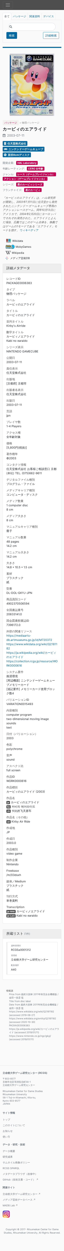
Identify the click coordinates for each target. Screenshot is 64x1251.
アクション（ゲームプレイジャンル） (25, 178)
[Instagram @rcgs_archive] (6, 1214)
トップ (6, 1119)
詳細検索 (51, 35)
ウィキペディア (29, 230)
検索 (12, 35)
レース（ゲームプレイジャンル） (36, 174)
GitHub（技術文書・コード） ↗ (20, 1179)
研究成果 (8, 1156)
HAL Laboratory (26, 162)
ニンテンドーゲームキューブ (25, 149)
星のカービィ (32, 189)
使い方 (6, 1136)
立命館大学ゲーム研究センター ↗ (22, 1194)
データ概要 (9, 1151)
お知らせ (8, 1131)
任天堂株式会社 (16, 143)
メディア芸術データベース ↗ (19, 1199)
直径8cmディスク (18, 155)
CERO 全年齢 (35, 168)
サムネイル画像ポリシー (16, 1162)
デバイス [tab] (48, 16)
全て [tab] (7, 16)
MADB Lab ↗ (10, 1205)
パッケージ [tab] (19, 16)
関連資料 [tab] (34, 16)
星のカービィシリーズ (29, 184)
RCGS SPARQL (11, 1168)
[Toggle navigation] (8, 5)
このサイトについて (14, 1125)
